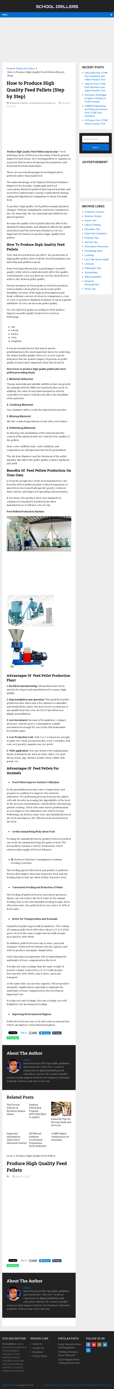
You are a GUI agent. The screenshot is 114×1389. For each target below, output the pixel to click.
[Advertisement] (57, 39)
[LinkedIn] (105, 1344)
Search (95, 147)
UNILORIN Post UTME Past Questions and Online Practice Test (96, 76)
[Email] (88, 1350)
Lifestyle (89, 264)
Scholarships (91, 272)
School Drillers (57, 6)
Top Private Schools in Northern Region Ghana (16, 1109)
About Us (37, 1344)
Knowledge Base (93, 251)
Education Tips (92, 229)
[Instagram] (99, 1344)
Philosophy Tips (93, 268)
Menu (5, 15)
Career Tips (90, 220)
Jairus (27, 1059)
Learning (89, 255)
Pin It (24, 1032)
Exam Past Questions (96, 233)
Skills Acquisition (93, 277)
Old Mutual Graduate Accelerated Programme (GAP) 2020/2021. (38, 1139)
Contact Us (38, 1348)
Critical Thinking (93, 225)
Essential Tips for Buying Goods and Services (61, 1122)
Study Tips (90, 289)
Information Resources (42, 103)
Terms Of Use (104, 1385)
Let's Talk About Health (97, 259)
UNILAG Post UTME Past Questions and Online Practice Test (95, 87)
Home (46, 1385)
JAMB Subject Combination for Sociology (60, 1136)
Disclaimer (38, 1352)
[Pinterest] (94, 1344)
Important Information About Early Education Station (17, 1138)
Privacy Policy (40, 1356)
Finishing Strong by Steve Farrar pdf (68, 1354)
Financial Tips (92, 238)
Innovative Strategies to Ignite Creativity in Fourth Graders (96, 98)
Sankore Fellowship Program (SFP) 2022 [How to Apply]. (37, 1111)
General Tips (91, 242)
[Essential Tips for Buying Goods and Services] (61, 1109)
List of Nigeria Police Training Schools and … (69, 1361)
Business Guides (19, 103)
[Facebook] (88, 1344)
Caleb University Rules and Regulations (69, 1346)
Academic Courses (94, 212)
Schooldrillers (9, 1344)
